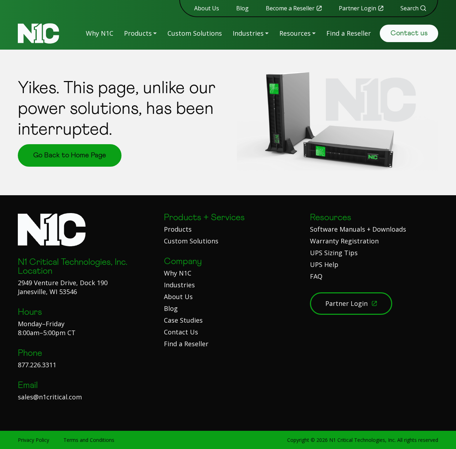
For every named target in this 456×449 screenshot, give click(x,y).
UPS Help (324, 264)
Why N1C (99, 33)
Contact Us (181, 332)
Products (138, 33)
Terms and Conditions (88, 440)
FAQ (316, 276)
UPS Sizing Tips (334, 252)
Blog (242, 8)
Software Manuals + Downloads (358, 229)
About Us (206, 8)
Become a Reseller (290, 8)
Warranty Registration (344, 241)
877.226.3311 (37, 364)
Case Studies (183, 320)
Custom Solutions (194, 33)
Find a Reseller (348, 33)
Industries (248, 33)
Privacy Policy (33, 440)
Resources (295, 33)
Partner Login (357, 8)
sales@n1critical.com (50, 397)
